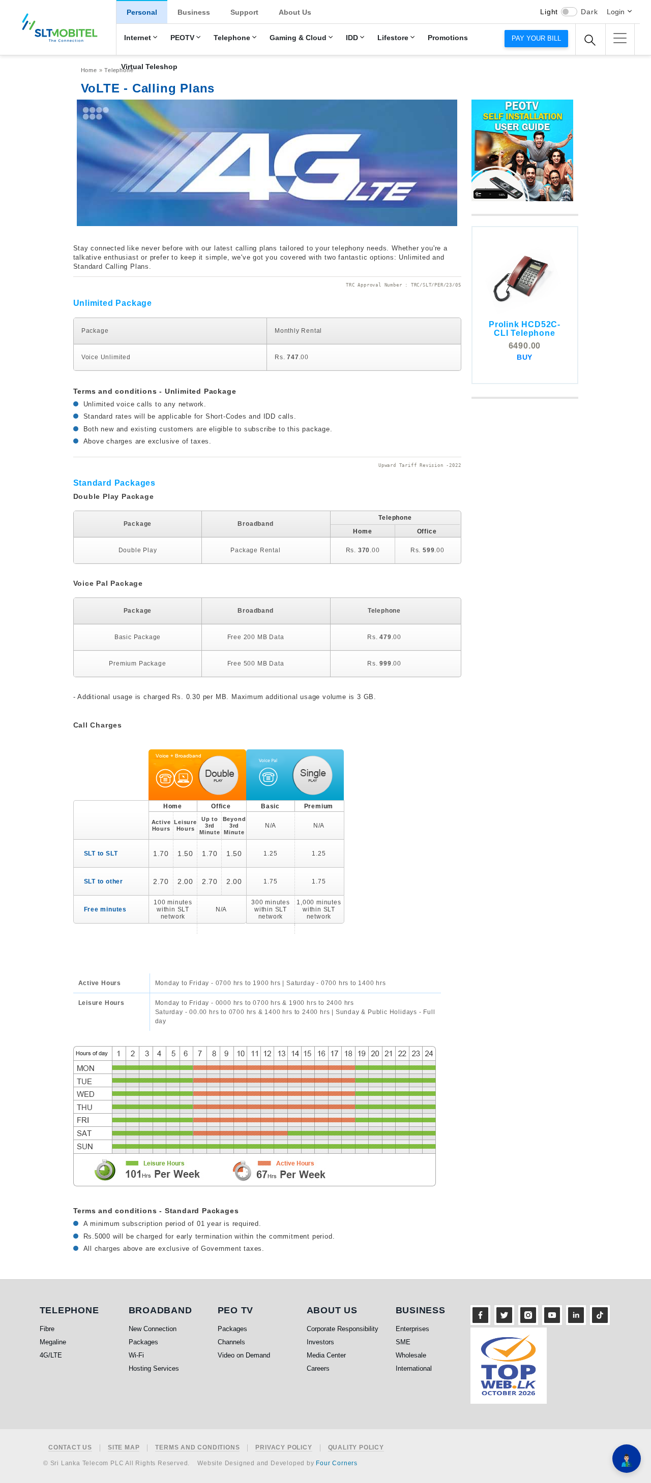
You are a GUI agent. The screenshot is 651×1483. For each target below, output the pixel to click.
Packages (143, 1342)
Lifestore (392, 38)
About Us (295, 12)
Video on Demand (244, 1355)
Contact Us (70, 1447)
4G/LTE (51, 1355)
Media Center (326, 1355)
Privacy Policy (283, 1447)
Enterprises (412, 1329)
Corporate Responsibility (342, 1329)
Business (193, 12)
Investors (320, 1342)
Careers (318, 1368)
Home (89, 70)
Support (244, 12)
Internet (137, 38)
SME (403, 1342)
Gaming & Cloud (298, 38)
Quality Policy (356, 1447)
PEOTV (182, 38)
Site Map (123, 1447)
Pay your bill (536, 38)
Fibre (47, 1329)
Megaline (53, 1342)
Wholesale (411, 1355)
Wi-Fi (136, 1355)
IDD (352, 38)
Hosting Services (154, 1368)
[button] (620, 38)
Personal (142, 12)
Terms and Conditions (197, 1447)
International (414, 1368)
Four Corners (337, 1463)
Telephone (232, 38)
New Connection (152, 1329)
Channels (231, 1342)
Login (616, 12)
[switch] (569, 11)
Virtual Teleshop (149, 67)
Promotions (448, 38)
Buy (524, 357)
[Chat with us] (626, 1458)
